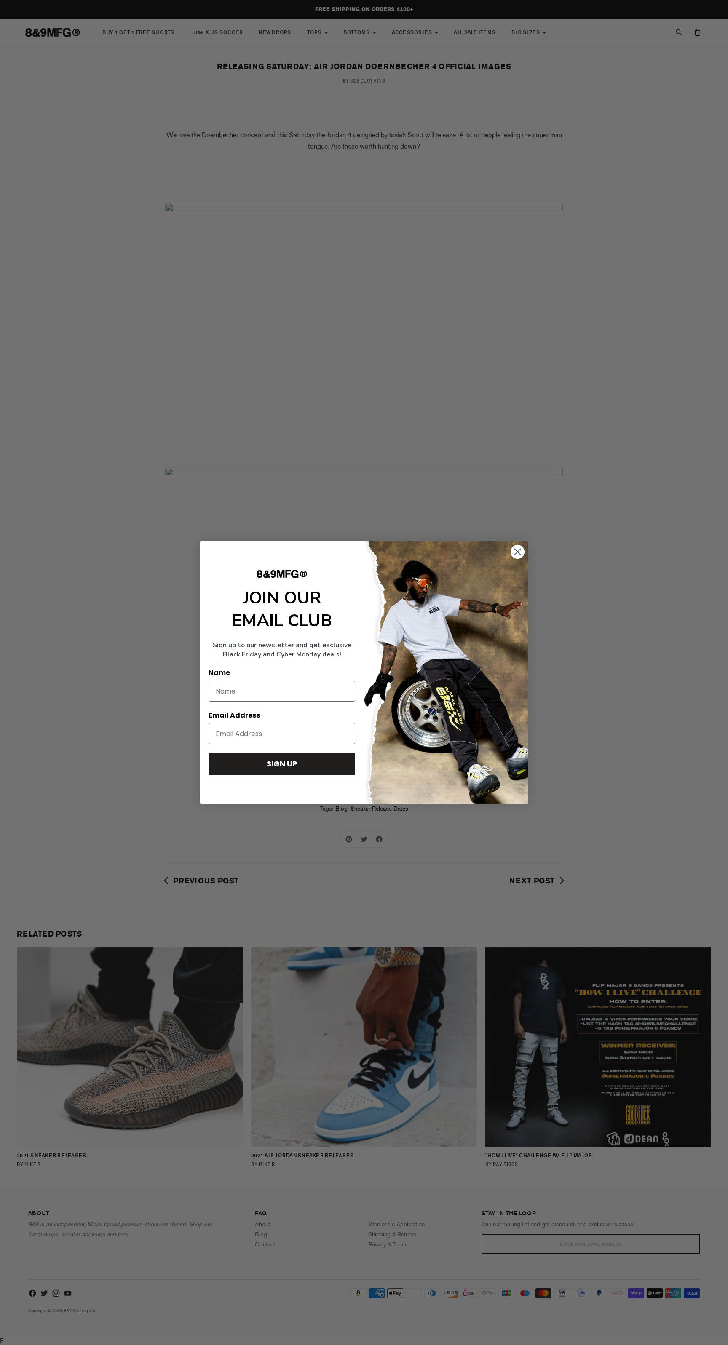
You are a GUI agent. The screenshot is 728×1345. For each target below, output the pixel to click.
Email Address (234, 715)
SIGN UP (282, 763)
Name (219, 673)
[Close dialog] (517, 551)
